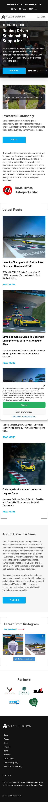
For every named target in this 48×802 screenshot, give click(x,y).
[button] (44, 385)
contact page (37, 782)
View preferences (24, 412)
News (6, 751)
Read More (9, 284)
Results (14, 70)
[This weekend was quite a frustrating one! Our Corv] (35, 644)
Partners (7, 754)
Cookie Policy (16, 416)
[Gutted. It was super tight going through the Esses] (13, 644)
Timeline (33, 70)
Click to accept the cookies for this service (24, 97)
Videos (6, 739)
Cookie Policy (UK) (11, 762)
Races (6, 743)
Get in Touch (9, 758)
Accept (24, 405)
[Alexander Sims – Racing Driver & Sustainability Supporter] (13, 17)
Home (6, 735)
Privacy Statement (28, 416)
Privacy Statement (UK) (13, 766)
